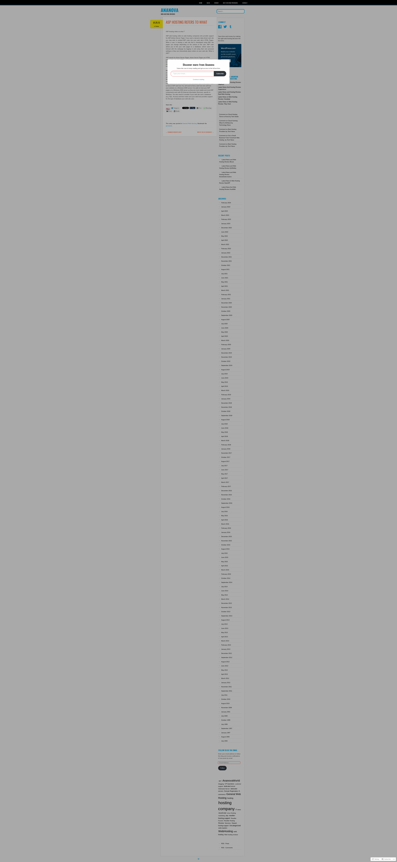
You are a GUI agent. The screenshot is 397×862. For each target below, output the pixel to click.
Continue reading (198, 79)
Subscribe (220, 73)
